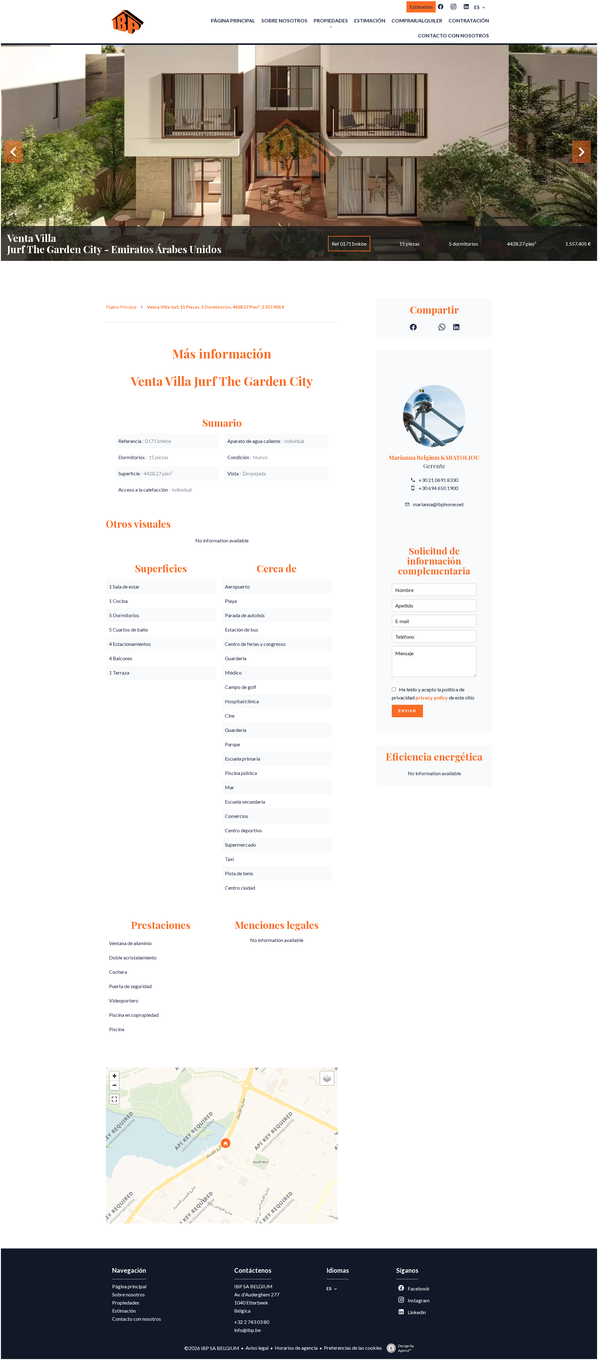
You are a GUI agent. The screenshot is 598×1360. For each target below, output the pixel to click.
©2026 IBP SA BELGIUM (211, 1348)
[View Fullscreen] (114, 1099)
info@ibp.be (247, 1330)
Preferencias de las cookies (353, 1348)
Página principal (121, 307)
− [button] (114, 1085)
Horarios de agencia (296, 1348)
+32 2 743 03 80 (251, 1322)
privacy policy (431, 697)
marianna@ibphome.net (438, 504)
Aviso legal (256, 1348)
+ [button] (114, 1076)
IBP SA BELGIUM (253, 1286)
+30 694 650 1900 (438, 488)
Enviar (407, 711)
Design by (406, 1348)
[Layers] (327, 1078)
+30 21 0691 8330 (438, 480)
